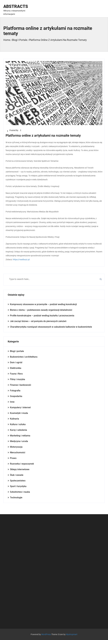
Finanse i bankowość (20, 385)
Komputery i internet (20, 407)
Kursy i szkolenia (18, 430)
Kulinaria (14, 418)
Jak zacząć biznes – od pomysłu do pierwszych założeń (38, 321)
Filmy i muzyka (17, 379)
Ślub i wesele (16, 475)
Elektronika (15, 368)
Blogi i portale (17, 351)
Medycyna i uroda (19, 441)
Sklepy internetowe (19, 469)
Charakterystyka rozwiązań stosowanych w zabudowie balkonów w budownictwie (51, 326)
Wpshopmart (71, 634)
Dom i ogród (16, 362)
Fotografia (15, 390)
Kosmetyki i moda (19, 413)
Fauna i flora (16, 373)
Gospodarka (16, 396)
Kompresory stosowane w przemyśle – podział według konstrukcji (43, 304)
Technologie (16, 497)
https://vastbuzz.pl (21, 259)
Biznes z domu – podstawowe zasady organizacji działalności (41, 310)
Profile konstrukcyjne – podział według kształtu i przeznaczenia (42, 315)
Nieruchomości (17, 452)
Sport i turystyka (18, 486)
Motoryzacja (16, 447)
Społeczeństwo (17, 480)
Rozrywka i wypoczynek (22, 463)
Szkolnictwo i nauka (20, 492)
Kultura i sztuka (18, 424)
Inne (12, 401)
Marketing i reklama (20, 435)
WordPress (46, 634)
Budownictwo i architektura (23, 356)
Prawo (13, 458)
